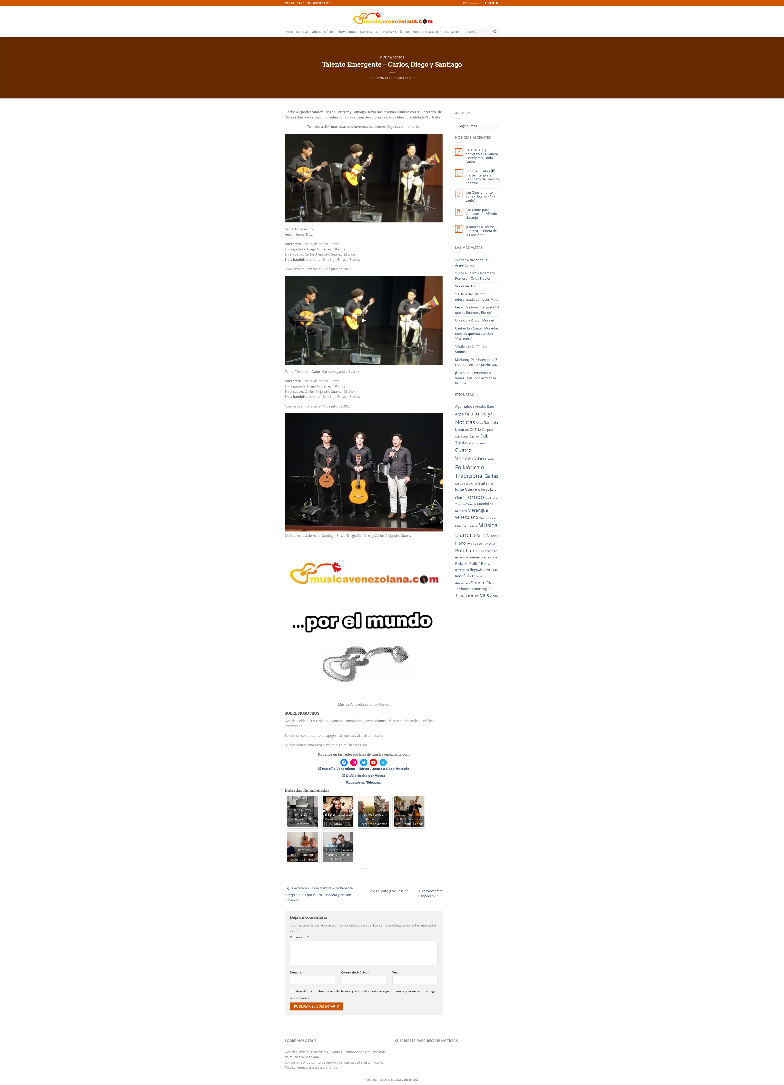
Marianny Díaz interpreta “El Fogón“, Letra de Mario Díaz (476, 362)
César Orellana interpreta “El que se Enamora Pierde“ (477, 310)
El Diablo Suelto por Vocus (363, 776)
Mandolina (485, 503)
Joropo (475, 497)
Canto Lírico (462, 436)
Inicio (289, 32)
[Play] (364, 178)
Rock (458, 576)
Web (395, 972)
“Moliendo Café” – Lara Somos (472, 349)
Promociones (347, 32)
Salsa (468, 575)
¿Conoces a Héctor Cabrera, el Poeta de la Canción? (481, 231)
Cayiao (474, 436)
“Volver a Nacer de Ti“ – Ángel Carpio (473, 263)
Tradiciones (467, 595)
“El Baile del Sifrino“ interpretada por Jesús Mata (476, 297)
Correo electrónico (355, 972)
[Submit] (494, 32)
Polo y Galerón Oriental (481, 543)
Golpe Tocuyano (466, 484)
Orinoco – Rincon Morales (475, 320)
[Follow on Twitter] (493, 3)
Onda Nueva (487, 535)
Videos (316, 32)
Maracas (461, 510)
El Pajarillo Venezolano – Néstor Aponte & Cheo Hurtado (363, 769)
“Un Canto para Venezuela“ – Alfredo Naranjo (481, 214)
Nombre (297, 972)
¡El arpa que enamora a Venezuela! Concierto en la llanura (475, 378)
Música (329, 32)
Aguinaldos (464, 406)
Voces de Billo (465, 286)
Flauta (489, 459)
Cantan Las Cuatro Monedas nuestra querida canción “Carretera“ (477, 333)
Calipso (487, 429)
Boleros (462, 429)
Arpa (459, 413)
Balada (479, 423)
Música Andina (487, 518)
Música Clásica (466, 526)
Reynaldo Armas (484, 569)
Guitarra (485, 483)
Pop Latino (467, 550)
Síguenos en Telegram (363, 782)
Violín (494, 596)
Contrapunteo (478, 443)
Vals (484, 595)
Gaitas (491, 476)
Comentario (299, 937)
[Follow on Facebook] (485, 3)
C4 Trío (475, 429)
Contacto (451, 32)
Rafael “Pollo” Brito (472, 563)
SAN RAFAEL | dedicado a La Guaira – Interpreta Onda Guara (482, 156)
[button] (472, 3)
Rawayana (462, 570)
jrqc (412, 78)
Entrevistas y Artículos (392, 32)
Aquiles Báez (484, 406)
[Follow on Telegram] (497, 3)
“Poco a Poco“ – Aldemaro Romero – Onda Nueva (475, 276)
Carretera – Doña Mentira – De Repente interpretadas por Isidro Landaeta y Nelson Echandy (319, 894)
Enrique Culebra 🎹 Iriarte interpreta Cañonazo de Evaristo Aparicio (482, 177)
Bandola (491, 422)
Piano (460, 543)
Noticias (302, 32)
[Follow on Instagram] (489, 3)
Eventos (366, 32)
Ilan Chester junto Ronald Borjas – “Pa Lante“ (480, 196)
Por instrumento (425, 32)
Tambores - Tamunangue (472, 589)
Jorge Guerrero (467, 489)
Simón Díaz (482, 582)
